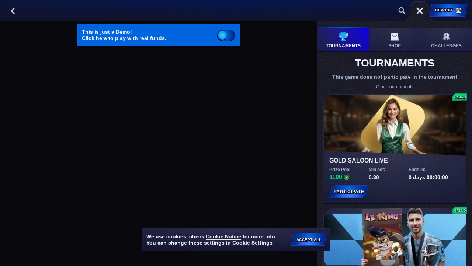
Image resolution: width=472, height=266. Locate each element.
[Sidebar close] (419, 10)
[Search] (402, 10)
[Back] (12, 10)
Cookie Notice (223, 236)
